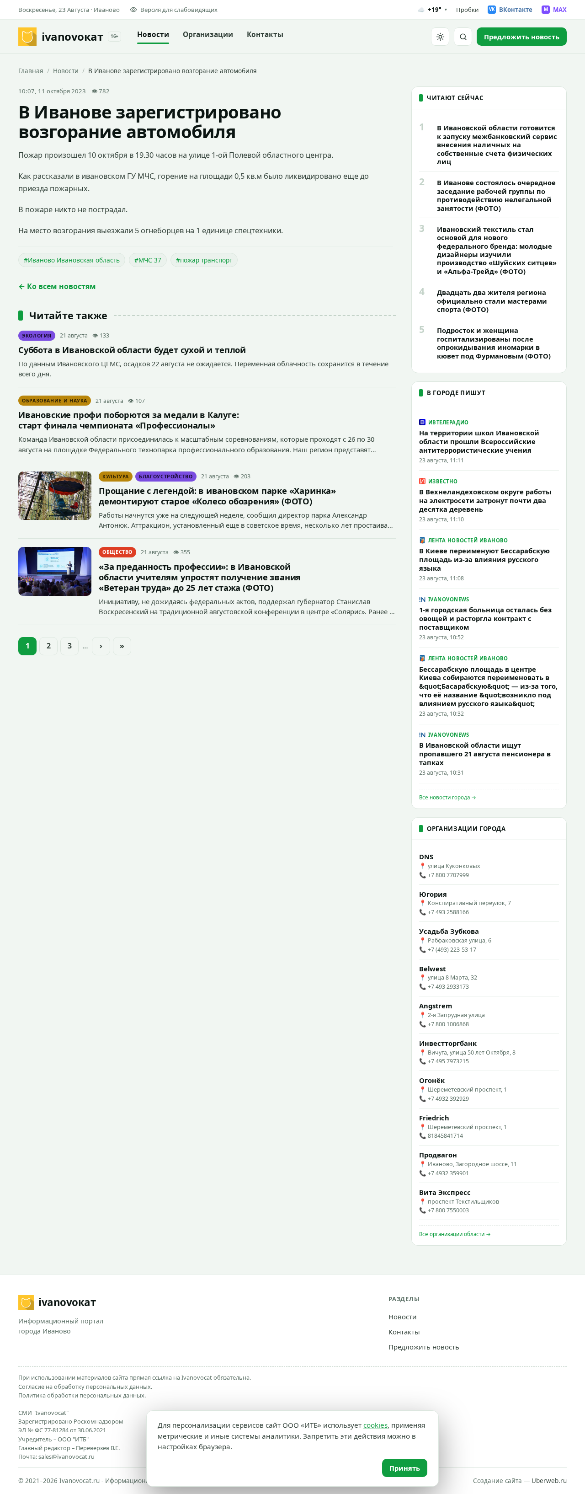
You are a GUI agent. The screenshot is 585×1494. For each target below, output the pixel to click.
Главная (30, 70)
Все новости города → (447, 797)
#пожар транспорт (204, 260)
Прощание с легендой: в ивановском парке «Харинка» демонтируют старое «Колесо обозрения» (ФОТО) (217, 496)
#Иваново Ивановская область (72, 260)
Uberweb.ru (549, 1481)
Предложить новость (423, 1346)
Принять (404, 1468)
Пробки (467, 9)
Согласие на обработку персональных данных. (85, 1386)
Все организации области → (455, 1234)
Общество (117, 552)
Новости (153, 34)
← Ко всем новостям (57, 286)
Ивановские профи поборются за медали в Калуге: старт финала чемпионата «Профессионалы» (128, 420)
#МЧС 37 (147, 260)
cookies (375, 1425)
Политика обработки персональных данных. (82, 1395)
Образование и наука (54, 400)
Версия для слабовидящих (179, 9)
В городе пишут (456, 393)
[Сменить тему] (440, 36)
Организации (208, 34)
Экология (37, 335)
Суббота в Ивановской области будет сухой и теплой (132, 349)
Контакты (265, 34)
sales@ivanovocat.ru (66, 1456)
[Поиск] (463, 36)
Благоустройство (166, 476)
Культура (115, 476)
